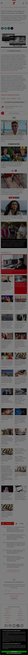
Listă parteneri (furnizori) (5, 649)
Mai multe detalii (7, 634)
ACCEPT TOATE (14, 651)
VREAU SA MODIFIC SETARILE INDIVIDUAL (13, 653)
